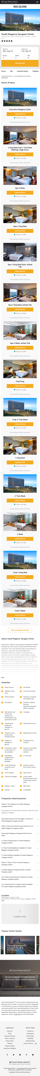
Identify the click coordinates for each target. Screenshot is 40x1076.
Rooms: (5, 55)
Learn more (4, 78)
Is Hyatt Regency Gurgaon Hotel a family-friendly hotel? (16, 871)
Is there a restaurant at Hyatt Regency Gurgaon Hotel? (15, 842)
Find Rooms (20, 63)
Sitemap (9, 1043)
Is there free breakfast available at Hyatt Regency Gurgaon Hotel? (16, 849)
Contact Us (30, 1031)
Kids (29, 55)
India (2, 900)
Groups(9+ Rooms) (22, 71)
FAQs (9, 1033)
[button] (2, 20)
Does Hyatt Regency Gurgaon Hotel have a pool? (16, 834)
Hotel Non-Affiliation (10, 1048)
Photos (3, 71)
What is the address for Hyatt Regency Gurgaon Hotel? (15, 805)
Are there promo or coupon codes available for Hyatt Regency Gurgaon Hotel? (17, 885)
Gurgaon (27, 899)
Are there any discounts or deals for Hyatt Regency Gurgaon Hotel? (17, 878)
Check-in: (5, 49)
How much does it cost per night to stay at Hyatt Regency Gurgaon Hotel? (17, 820)
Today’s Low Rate (21, 118)
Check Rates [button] (20, 114)
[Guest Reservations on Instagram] (20, 1054)
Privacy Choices (28, 1043)
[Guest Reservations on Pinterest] (26, 1054)
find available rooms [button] (20, 630)
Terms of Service (10, 1038)
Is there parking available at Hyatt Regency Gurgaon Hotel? (17, 856)
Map (11, 71)
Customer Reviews (9, 1036)
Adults (17, 55)
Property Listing (9, 1046)
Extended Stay (30, 1041)
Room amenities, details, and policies (20, 122)
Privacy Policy (10, 1041)
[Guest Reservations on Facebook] (8, 1054)
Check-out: (24, 49)
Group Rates (30, 1036)
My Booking (30, 1033)
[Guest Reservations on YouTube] (32, 1054)
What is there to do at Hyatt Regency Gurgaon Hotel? (15, 864)
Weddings (36, 71)
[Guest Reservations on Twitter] (14, 1054)
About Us (10, 1031)
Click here (17, 1014)
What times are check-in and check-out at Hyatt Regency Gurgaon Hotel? (17, 827)
